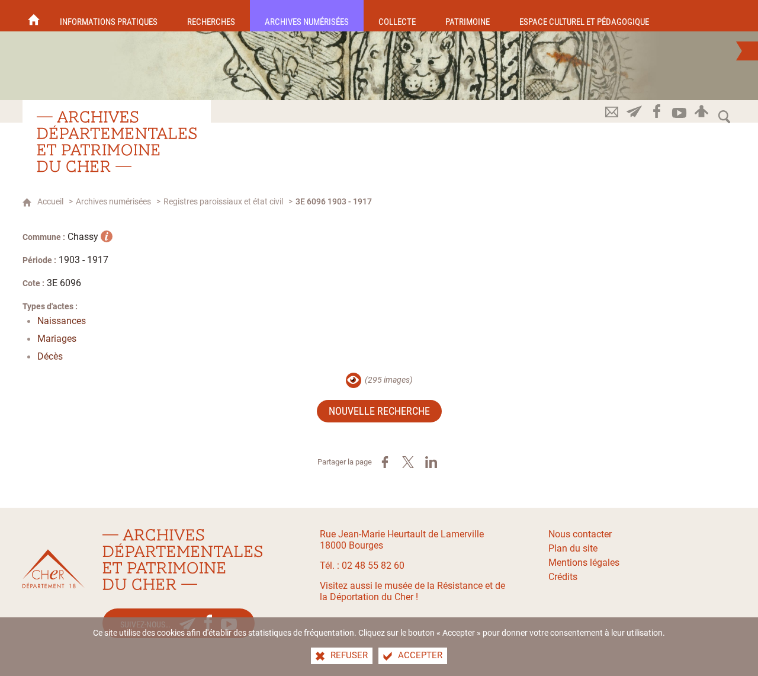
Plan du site (573, 548)
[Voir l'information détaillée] (107, 236)
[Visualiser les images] (353, 380)
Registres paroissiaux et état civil (223, 202)
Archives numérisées (113, 202)
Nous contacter (580, 534)
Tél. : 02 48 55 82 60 (362, 565)
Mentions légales (583, 562)
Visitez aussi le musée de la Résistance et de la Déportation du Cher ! (412, 591)
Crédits (562, 576)
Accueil (50, 202)
